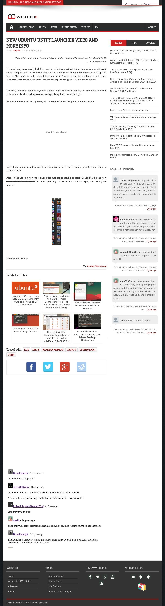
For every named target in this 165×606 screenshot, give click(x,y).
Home (11, 27)
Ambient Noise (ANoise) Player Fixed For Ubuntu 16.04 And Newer (131, 89)
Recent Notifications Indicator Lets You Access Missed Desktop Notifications (87, 335)
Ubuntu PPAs (26, 27)
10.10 (26, 349)
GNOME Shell (69, 27)
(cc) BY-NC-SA (22, 602)
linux (35, 349)
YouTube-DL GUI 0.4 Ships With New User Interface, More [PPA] (131, 71)
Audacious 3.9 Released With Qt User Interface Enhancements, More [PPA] (134, 61)
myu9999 (125, 281)
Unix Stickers (54, 586)
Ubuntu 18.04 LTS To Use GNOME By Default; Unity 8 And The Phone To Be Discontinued (25, 300)
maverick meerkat (53, 349)
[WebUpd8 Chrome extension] (142, 590)
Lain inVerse (127, 219)
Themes (85, 27)
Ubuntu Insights (55, 576)
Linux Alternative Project (60, 591)
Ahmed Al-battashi (130, 252)
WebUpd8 (34, 602)
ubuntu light (88, 349)
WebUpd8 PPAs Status (19, 581)
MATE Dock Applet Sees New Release (129, 110)
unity (11, 354)
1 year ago (151, 209)
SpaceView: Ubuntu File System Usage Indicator (25, 330)
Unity (42, 27)
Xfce (54, 27)
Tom (122, 320)
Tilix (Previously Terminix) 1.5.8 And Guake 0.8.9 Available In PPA (132, 127)
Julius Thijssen (128, 180)
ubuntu (71, 349)
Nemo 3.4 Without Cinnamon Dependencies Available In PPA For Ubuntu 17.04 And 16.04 (56, 336)
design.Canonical (96, 266)
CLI (96, 27)
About (152, 27)
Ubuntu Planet (55, 581)
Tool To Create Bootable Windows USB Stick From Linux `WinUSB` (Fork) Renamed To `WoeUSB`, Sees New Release (132, 101)
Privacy (11, 591)
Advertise (13, 586)
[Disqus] (56, 421)
